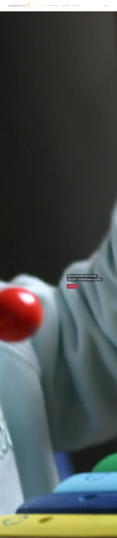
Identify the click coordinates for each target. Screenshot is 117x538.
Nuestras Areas (52, 5)
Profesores (66, 5)
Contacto (75, 5)
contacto (72, 286)
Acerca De (41, 5)
